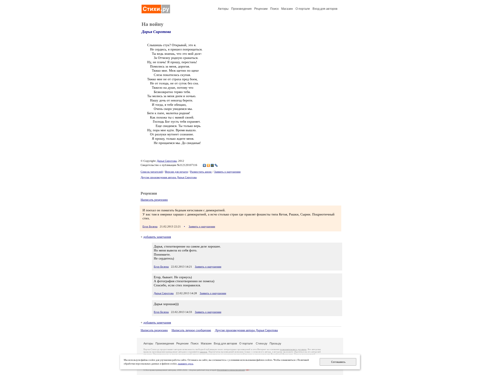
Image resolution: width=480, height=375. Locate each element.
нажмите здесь (185, 363)
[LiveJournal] (216, 165)
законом (203, 352)
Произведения (241, 8)
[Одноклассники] (208, 165)
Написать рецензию (154, 200)
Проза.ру (275, 343)
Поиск (274, 8)
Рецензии (261, 8)
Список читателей (152, 171)
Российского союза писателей (231, 370)
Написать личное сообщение (191, 330)
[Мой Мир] (212, 165)
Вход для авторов (325, 8)
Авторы (223, 8)
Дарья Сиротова (156, 31)
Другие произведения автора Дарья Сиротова (169, 177)
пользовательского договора (293, 349)
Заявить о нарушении (227, 171)
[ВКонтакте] (204, 165)
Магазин (287, 8)
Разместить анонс (201, 171)
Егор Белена (150, 226)
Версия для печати (176, 171)
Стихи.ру (261, 343)
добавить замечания (157, 237)
